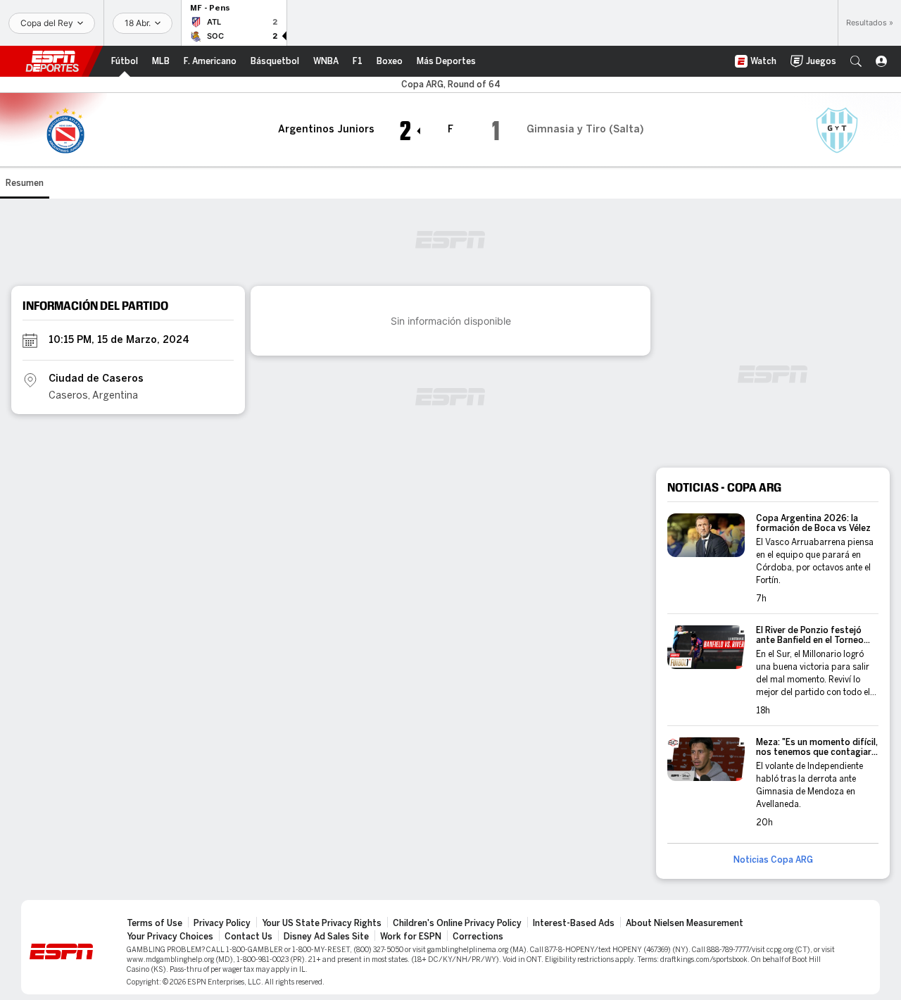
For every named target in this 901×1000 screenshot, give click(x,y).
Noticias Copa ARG (773, 860)
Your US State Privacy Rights (322, 923)
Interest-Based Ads (574, 923)
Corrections (478, 937)
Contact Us (248, 937)
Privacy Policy (222, 923)
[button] (856, 61)
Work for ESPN (410, 937)
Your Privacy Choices (170, 937)
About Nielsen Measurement (684, 923)
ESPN (52, 61)
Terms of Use (154, 923)
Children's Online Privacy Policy (457, 923)
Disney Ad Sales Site (326, 937)
